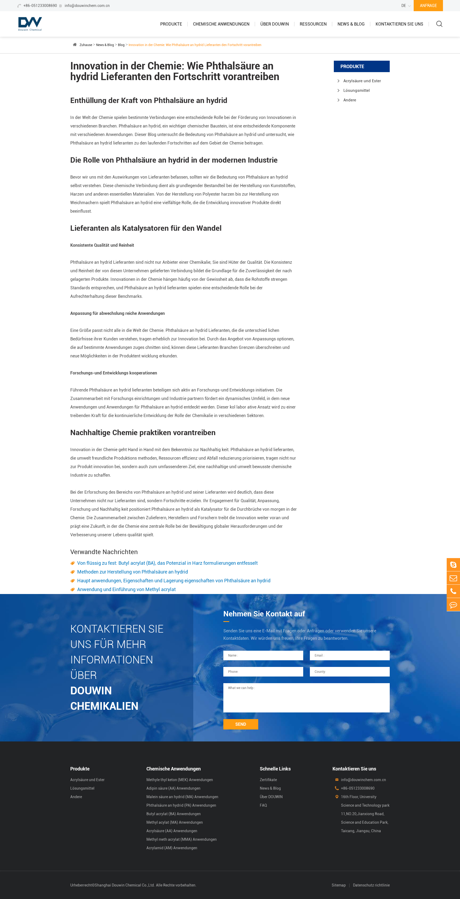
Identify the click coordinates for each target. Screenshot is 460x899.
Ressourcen (313, 24)
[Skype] (453, 564)
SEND (240, 724)
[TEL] (453, 591)
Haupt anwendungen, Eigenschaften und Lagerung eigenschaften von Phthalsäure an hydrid (173, 580)
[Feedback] (453, 604)
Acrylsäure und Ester (362, 81)
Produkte (171, 24)
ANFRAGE (428, 5)
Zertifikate (268, 780)
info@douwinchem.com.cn (87, 5)
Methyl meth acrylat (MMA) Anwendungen (181, 839)
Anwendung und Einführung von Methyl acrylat (126, 589)
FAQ (263, 805)
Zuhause (86, 45)
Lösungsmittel (356, 90)
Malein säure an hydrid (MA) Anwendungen (182, 797)
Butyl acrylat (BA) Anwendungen (173, 814)
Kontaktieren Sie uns (399, 24)
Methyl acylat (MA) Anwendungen (174, 822)
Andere (349, 100)
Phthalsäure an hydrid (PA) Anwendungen (181, 805)
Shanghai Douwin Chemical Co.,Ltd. (125, 885)
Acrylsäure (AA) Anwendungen (171, 831)
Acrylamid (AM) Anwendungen (171, 848)
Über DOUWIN (274, 24)
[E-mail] (453, 577)
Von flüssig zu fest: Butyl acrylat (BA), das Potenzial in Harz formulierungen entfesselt (167, 563)
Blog (121, 45)
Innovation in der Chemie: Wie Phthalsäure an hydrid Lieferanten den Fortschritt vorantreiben (195, 45)
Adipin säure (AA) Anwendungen (173, 788)
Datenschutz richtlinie (371, 885)
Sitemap (339, 885)
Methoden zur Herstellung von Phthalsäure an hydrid (132, 572)
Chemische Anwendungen (221, 24)
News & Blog (351, 24)
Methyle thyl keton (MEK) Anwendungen (179, 780)
